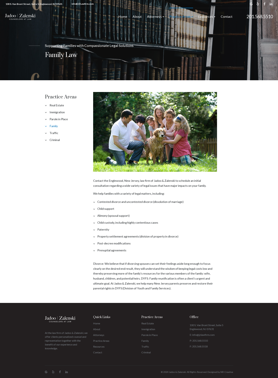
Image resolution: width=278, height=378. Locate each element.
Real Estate (57, 105)
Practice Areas (180, 16)
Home (122, 16)
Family (54, 126)
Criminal (55, 140)
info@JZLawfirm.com (83, 3)
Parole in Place (59, 119)
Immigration (57, 112)
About (137, 16)
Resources (205, 16)
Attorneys (154, 16)
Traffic (54, 133)
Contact (226, 16)
